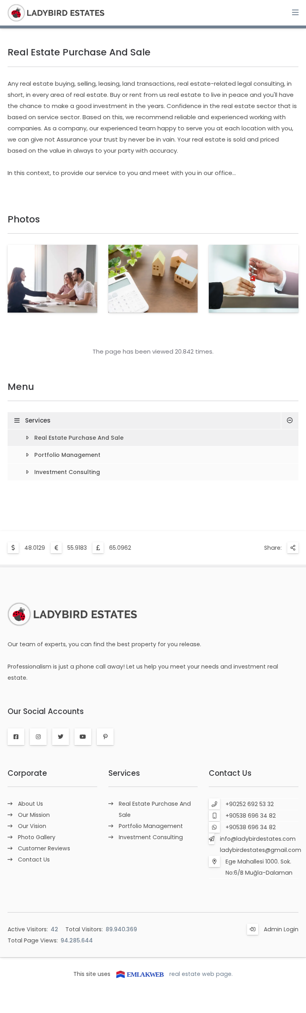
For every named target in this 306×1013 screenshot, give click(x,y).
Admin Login (281, 929)
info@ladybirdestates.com (258, 839)
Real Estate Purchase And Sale (79, 438)
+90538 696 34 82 (251, 816)
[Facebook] (16, 736)
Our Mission (34, 815)
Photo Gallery (36, 837)
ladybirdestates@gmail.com (260, 850)
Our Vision (32, 826)
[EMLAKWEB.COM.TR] (140, 974)
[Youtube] (83, 736)
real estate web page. (201, 974)
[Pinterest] (105, 736)
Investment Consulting (67, 472)
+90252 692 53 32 (250, 804)
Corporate (27, 773)
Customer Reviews (44, 848)
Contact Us (34, 860)
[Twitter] (60, 736)
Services (38, 420)
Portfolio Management (67, 455)
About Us (30, 804)
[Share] (292, 547)
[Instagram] (38, 736)
